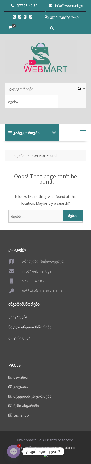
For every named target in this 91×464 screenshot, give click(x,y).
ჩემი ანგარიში (26, 405)
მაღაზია (20, 377)
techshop (21, 415)
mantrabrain (65, 447)
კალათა (20, 386)
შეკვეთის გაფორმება (32, 396)
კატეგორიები (26, 132)
